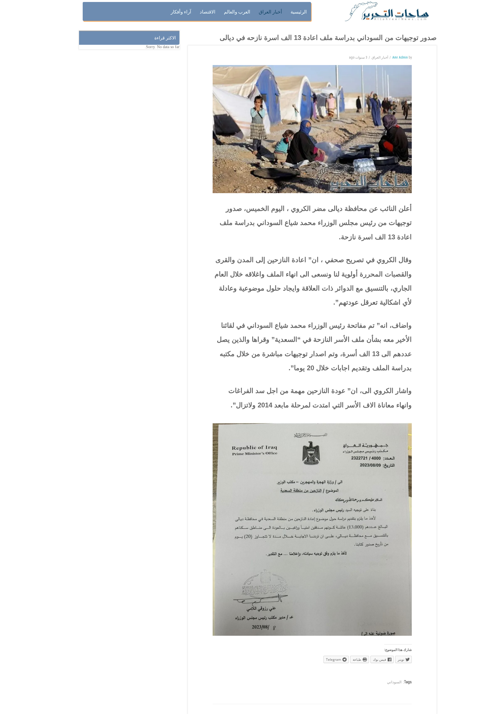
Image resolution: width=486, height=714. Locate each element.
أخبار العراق (380, 57)
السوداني (394, 682)
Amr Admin (400, 57)
